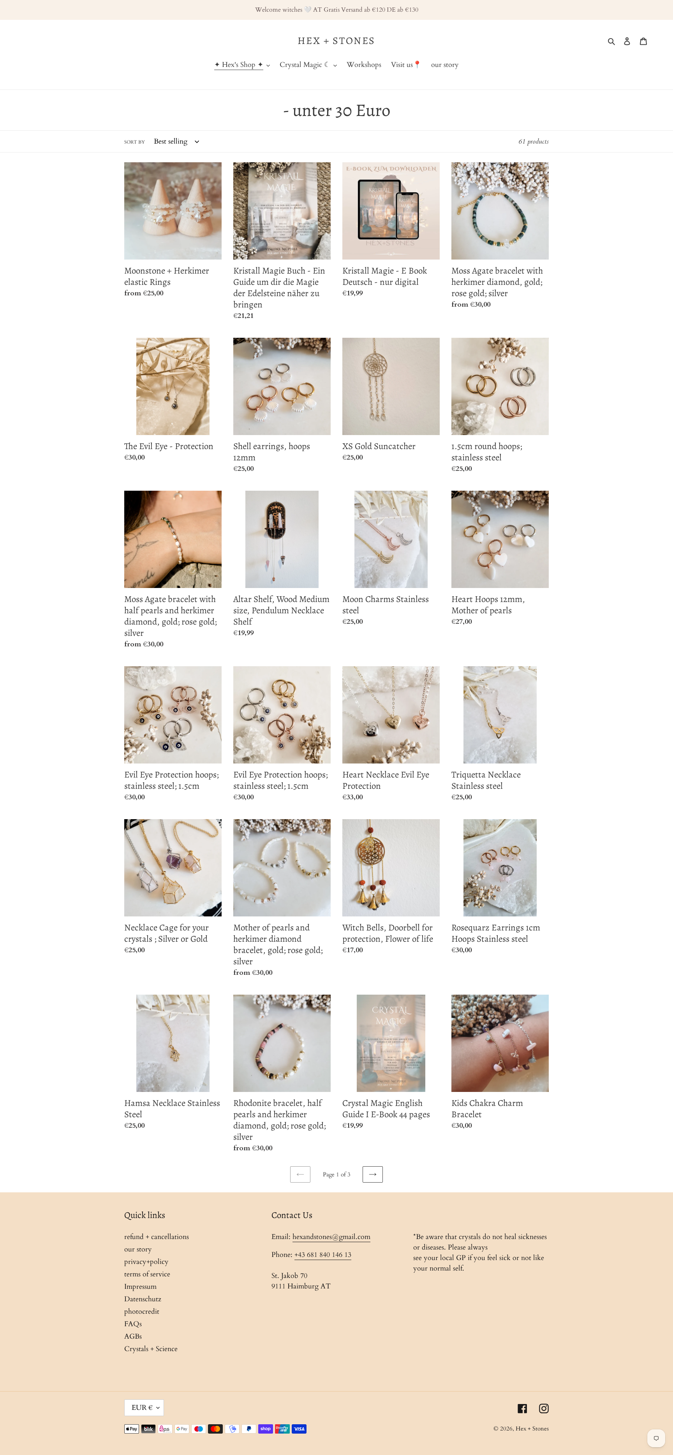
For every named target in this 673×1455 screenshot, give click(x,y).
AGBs (133, 1336)
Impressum (140, 1287)
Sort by (134, 142)
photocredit (141, 1311)
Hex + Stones (336, 41)
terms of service (147, 1274)
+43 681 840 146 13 (322, 1255)
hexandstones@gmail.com (331, 1237)
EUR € (142, 1408)
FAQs (133, 1324)
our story (138, 1249)
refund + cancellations (156, 1237)
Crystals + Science (151, 1349)
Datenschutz (142, 1299)
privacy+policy (146, 1262)
